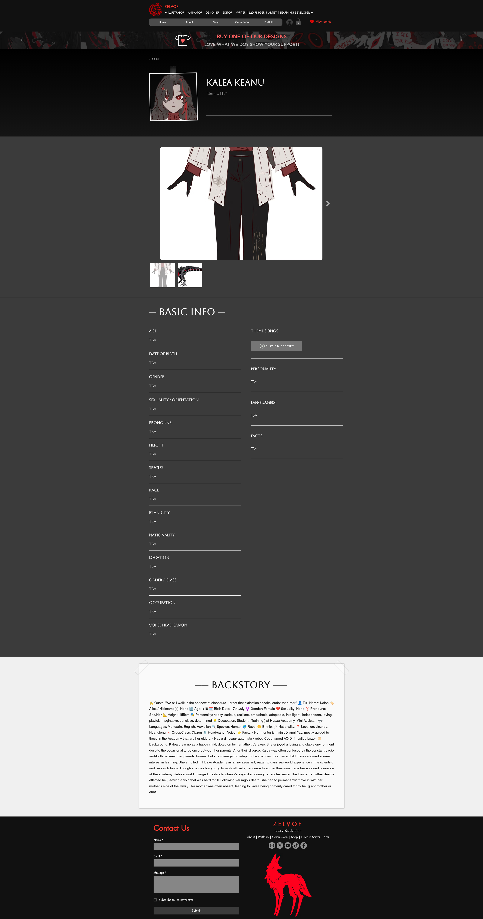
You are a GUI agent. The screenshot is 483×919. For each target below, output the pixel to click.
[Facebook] (303, 845)
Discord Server (310, 837)
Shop (295, 837)
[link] (298, 21)
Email (158, 856)
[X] (280, 845)
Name (158, 839)
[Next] (461, 40)
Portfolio (264, 837)
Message (160, 872)
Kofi (326, 837)
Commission (280, 837)
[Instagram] (272, 845)
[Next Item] (328, 204)
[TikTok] (295, 845)
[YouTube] (288, 845)
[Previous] (21, 40)
